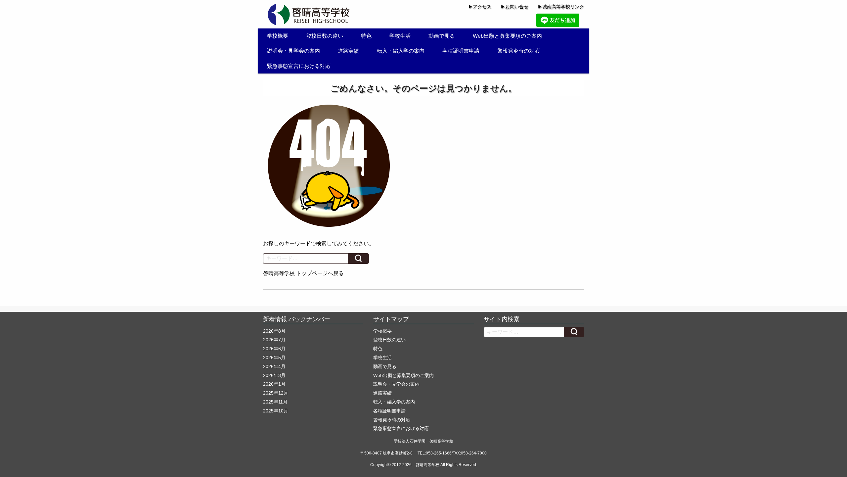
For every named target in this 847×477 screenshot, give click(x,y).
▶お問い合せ (514, 6)
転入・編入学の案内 (400, 51)
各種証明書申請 (460, 51)
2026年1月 (274, 384)
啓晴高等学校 (427, 464)
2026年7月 (274, 339)
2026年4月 (274, 366)
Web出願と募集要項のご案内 (507, 36)
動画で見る (441, 36)
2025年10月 (275, 410)
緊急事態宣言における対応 (299, 66)
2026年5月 (274, 357)
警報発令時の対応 (518, 51)
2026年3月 (274, 375)
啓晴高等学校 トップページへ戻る (303, 273)
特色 (366, 36)
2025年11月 (275, 402)
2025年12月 (275, 393)
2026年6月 (274, 348)
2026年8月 (274, 331)
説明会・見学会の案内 (293, 51)
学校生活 (400, 36)
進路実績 (348, 51)
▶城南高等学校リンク (561, 6)
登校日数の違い (324, 36)
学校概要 (277, 36)
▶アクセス (479, 6)
